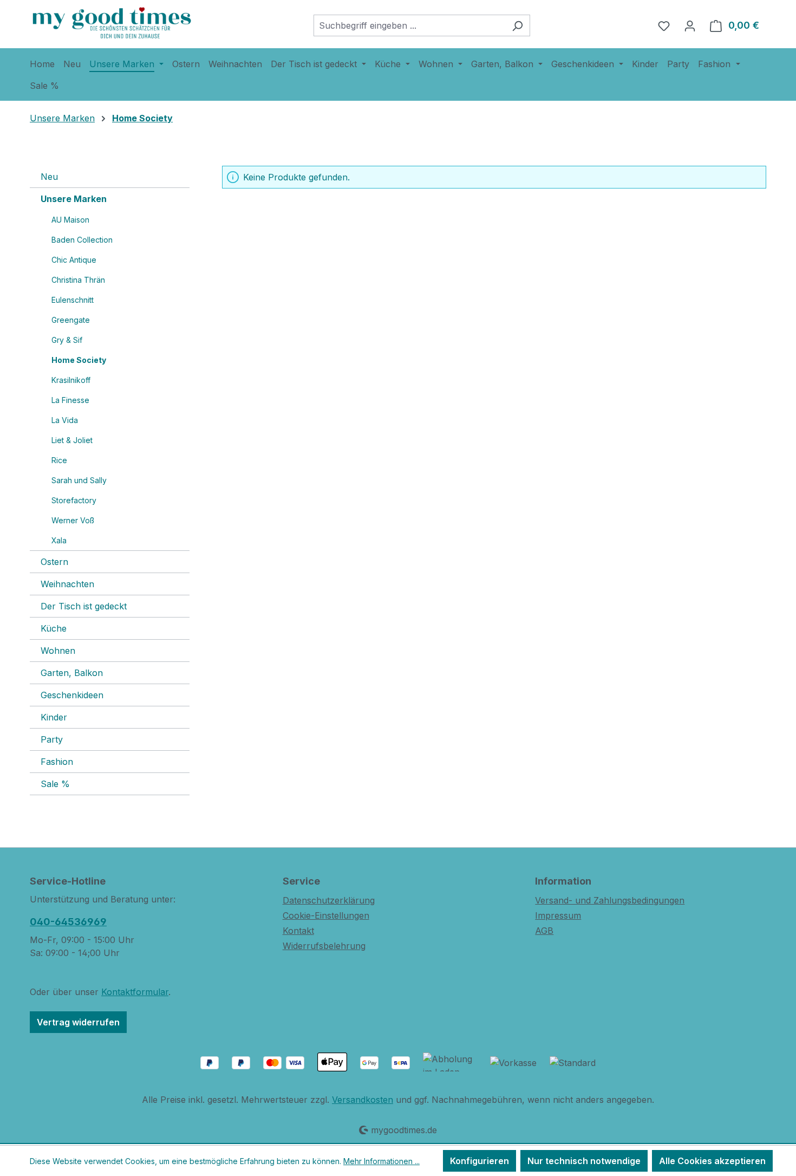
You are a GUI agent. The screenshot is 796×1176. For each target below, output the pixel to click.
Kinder (54, 717)
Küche (54, 628)
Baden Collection (82, 239)
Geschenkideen (72, 695)
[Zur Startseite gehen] (111, 23)
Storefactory (73, 500)
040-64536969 (68, 921)
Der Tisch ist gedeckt (84, 606)
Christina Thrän (78, 279)
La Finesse (70, 400)
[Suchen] (517, 25)
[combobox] (409, 25)
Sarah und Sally (79, 480)
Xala (59, 540)
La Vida (64, 420)
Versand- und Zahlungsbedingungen (609, 900)
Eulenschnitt (72, 299)
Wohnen (58, 650)
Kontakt (298, 930)
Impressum (558, 915)
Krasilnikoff (70, 380)
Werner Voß (72, 520)
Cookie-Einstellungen (326, 915)
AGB (544, 930)
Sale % (55, 783)
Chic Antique (73, 259)
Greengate (70, 319)
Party (52, 739)
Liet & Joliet (72, 440)
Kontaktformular (134, 991)
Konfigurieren (479, 1160)
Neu (49, 176)
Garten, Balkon (72, 672)
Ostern (54, 561)
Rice (59, 460)
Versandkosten (362, 1099)
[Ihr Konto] (690, 25)
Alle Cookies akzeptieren (712, 1160)
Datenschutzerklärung (329, 900)
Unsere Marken (74, 198)
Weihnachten (67, 584)
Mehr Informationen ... (381, 1161)
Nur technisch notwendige (584, 1160)
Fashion (57, 761)
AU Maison (70, 219)
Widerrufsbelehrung (324, 945)
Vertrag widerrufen (78, 1022)
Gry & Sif (66, 340)
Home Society (78, 360)
